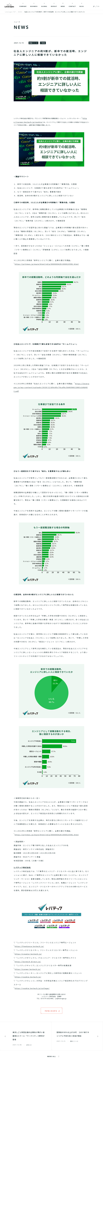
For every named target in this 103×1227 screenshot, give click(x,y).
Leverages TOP (10, 12)
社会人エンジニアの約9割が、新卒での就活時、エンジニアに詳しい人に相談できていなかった (54, 12)
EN (98, 6)
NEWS (20, 12)
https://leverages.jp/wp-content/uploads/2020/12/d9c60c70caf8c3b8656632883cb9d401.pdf (51, 387)
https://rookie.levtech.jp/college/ (32, 988)
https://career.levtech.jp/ (28, 969)
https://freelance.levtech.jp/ (29, 946)
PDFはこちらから (51, 1011)
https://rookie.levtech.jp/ (28, 977)
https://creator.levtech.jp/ (28, 954)
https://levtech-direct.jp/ (28, 961)
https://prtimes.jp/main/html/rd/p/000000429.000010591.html (47, 264)
